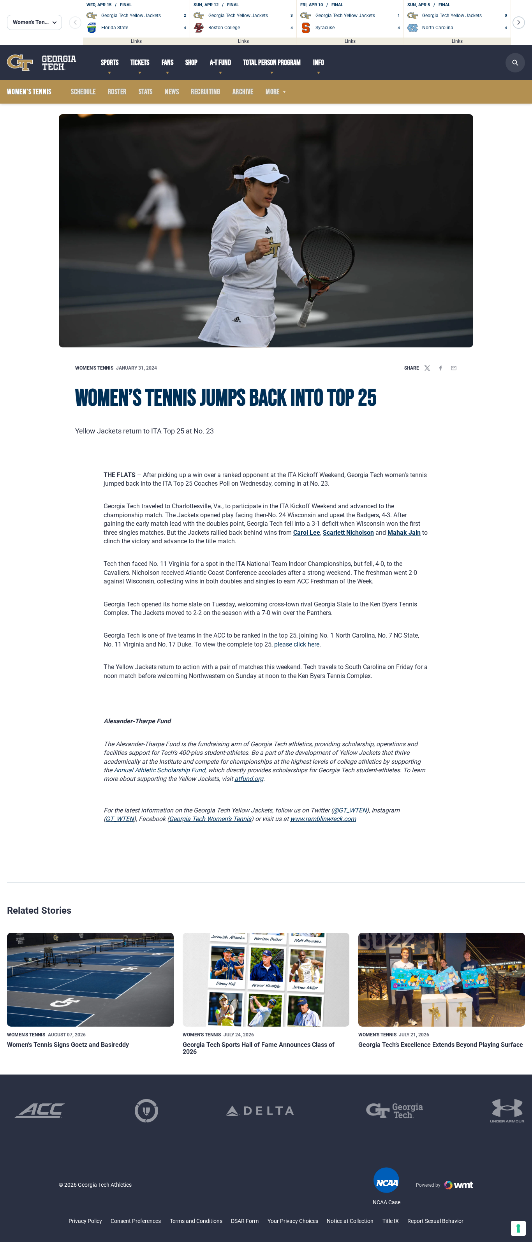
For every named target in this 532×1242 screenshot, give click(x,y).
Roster (117, 92)
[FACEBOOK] (440, 368)
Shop (191, 62)
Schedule (83, 92)
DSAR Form (245, 1221)
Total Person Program (272, 62)
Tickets (139, 62)
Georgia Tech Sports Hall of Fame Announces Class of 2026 (259, 1048)
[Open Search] (515, 62)
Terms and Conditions (196, 1221)
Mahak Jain (404, 532)
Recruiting (205, 92)
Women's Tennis (94, 368)
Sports (109, 62)
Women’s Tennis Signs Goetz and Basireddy (68, 1044)
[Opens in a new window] (39, 1110)
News (172, 92)
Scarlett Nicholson (348, 532)
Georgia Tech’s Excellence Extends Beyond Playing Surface (440, 1044)
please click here (296, 644)
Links (136, 41)
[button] (519, 22)
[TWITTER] (427, 368)
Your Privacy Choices (293, 1221)
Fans (167, 62)
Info (318, 62)
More (273, 92)
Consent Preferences (136, 1221)
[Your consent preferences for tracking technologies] (518, 1228)
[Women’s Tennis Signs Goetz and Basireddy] (90, 980)
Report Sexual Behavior (435, 1221)
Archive (243, 92)
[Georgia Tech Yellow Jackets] (41, 62)
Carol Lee (306, 532)
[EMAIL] (454, 368)
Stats (146, 92)
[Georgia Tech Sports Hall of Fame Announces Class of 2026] (266, 980)
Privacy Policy (85, 1221)
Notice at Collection (350, 1221)
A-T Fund (220, 62)
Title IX (390, 1221)
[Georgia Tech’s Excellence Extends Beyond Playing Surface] (441, 980)
